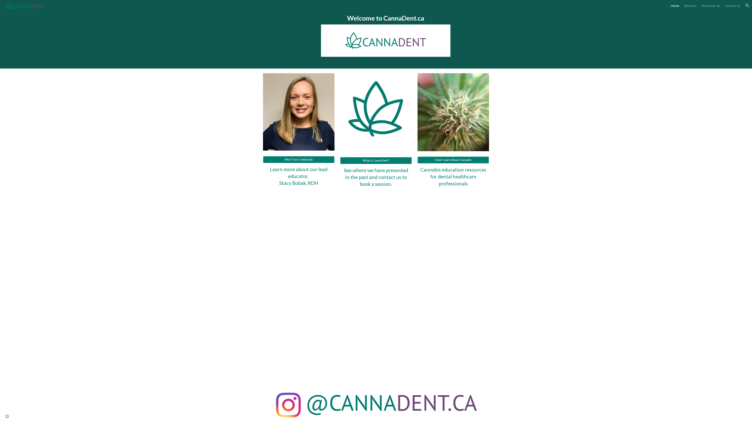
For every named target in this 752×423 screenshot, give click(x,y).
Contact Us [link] (732, 5)
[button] (747, 5)
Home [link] (675, 5)
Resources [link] (709, 5)
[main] (385, 18)
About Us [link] (690, 5)
